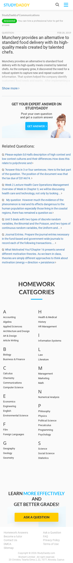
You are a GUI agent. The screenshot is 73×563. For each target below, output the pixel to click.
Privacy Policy (51, 540)
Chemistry (8, 378)
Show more (10, 88)
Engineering (9, 406)
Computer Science (13, 387)
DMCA (7, 544)
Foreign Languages (13, 434)
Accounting (9, 317)
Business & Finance (14, 359)
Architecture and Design (16, 331)
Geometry (8, 457)
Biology (7, 354)
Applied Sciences (12, 326)
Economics (9, 401)
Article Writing (10, 340)
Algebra (7, 321)
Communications (12, 382)
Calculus (8, 373)
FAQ (45, 536)
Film (5, 429)
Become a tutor (13, 536)
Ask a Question (36, 517)
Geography (9, 448)
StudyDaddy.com (46, 553)
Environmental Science (15, 415)
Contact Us (10, 540)
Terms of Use (51, 544)
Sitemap (9, 547)
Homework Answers (16, 532)
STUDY (16, 5)
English (7, 410)
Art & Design (10, 335)
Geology (7, 453)
